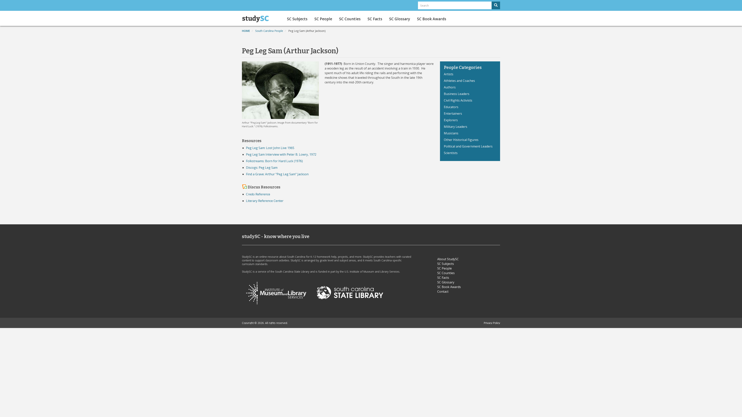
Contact (442, 291)
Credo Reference (258, 194)
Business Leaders (456, 94)
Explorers (451, 120)
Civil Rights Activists (458, 100)
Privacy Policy (492, 323)
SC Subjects (297, 18)
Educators (451, 107)
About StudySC (448, 259)
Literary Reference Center (264, 201)
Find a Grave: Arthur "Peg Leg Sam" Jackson (277, 174)
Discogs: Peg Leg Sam (261, 167)
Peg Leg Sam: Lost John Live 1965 (270, 148)
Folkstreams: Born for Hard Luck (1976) (274, 161)
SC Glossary (399, 18)
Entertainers (453, 113)
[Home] (257, 19)
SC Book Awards (431, 18)
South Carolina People (269, 31)
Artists (448, 74)
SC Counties (350, 18)
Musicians (451, 133)
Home (246, 31)
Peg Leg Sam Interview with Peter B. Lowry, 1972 (281, 154)
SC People (323, 18)
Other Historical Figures (461, 140)
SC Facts (375, 18)
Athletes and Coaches (459, 81)
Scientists (451, 153)
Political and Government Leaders (468, 146)
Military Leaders (455, 127)
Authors (450, 87)
